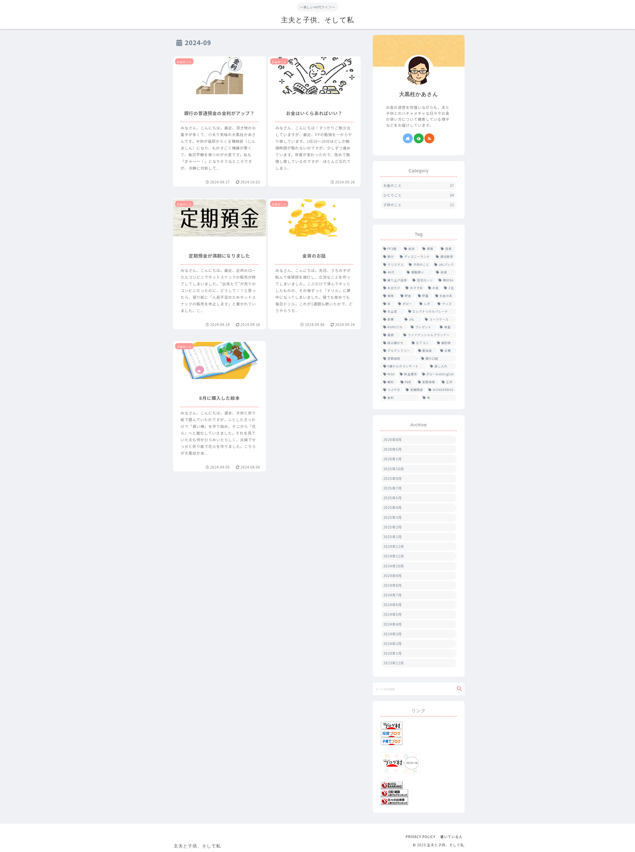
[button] (459, 689)
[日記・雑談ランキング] (394, 792)
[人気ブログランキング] (392, 784)
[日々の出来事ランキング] (394, 800)
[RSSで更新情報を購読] (429, 138)
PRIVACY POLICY (420, 836)
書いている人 (451, 836)
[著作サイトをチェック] (408, 138)
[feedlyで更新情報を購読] (419, 138)
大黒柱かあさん (418, 94)
